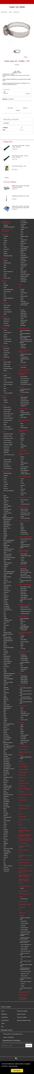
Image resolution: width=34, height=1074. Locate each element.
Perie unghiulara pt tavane (9, 746)
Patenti (5, 300)
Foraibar (5, 664)
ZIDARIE (6, 225)
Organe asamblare (7, 262)
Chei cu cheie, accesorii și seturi (25, 961)
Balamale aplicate (23, 891)
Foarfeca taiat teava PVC (25, 794)
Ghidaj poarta (6, 677)
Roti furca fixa (24, 568)
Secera (5, 826)
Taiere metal (6, 350)
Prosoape (22, 289)
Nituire (5, 267)
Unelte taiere (6, 307)
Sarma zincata (23, 347)
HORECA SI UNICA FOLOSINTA (7, 230)
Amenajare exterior (7, 341)
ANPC (3, 1023)
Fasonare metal (7, 352)
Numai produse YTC (24, 992)
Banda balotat (6, 523)
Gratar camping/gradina (8, 678)
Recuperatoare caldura (25, 904)
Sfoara (5, 838)
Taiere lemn (6, 323)
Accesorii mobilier (24, 466)
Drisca (5, 644)
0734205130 (11, 1037)
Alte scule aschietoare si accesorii (25, 415)
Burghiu (5, 543)
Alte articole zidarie (25, 534)
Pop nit (5, 775)
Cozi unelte (23, 648)
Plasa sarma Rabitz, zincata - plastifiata (26, 342)
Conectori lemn (23, 450)
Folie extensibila (7, 663)
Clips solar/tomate (7, 585)
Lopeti (22, 637)
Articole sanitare (24, 562)
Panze (5, 390)
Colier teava (6, 592)
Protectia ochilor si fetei (8, 413)
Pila (4, 751)
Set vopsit (6, 836)
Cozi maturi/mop (23, 746)
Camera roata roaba (8, 550)
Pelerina (5, 730)
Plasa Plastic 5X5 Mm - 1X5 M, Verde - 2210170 (20, 156)
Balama (5, 514)
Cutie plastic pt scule (8, 620)
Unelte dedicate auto (8, 468)
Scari (22, 710)
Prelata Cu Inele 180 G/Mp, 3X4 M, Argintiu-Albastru (20, 207)
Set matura (6, 831)
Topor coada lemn (23, 769)
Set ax (5, 827)
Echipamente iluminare (8, 433)
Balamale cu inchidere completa (24, 846)
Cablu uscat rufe (24, 264)
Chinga (5, 575)
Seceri (22, 643)
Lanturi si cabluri (7, 278)
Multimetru (23, 259)
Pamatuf (5, 720)
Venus (10, 12)
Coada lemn (6, 587)
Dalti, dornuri (23, 493)
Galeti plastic (22, 868)
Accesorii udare (24, 656)
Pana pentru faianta (24, 246)
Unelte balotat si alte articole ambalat (26, 599)
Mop (5, 711)
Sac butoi (5, 812)
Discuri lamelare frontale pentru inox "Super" (25, 835)
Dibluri (22, 436)
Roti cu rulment (24, 574)
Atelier (3, 457)
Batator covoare (7, 528)
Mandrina (6, 697)
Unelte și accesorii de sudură (24, 954)
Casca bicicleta (24, 315)
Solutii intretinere (7, 466)
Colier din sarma (7, 590)
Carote (5, 380)
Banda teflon (6, 526)
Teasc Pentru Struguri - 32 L (19, 166)
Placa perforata (7, 763)
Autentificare (4, 1017)
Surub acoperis (7, 850)
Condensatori (6, 449)
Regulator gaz (23, 250)
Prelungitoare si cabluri (8, 438)
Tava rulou (6, 857)
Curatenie (21, 722)
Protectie (4, 405)
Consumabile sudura (24, 370)
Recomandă (10, 108)
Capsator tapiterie (7, 559)
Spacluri (22, 527)
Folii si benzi (6, 249)
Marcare (5, 370)
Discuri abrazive (24, 376)
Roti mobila (6, 805)
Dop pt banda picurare (8, 640)
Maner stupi (6, 699)
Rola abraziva (6, 799)
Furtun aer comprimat (25, 274)
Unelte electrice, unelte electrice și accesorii (25, 941)
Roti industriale (23, 566)
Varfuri (5, 287)
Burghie (5, 375)
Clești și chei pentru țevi (25, 951)
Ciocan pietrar (22, 764)
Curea (22, 294)
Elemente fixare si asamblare (23, 431)
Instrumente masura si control (25, 420)
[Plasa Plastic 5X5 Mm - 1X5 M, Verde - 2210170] (6, 158)
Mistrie (5, 710)
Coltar (5, 594)
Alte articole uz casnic (25, 713)
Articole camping (24, 660)
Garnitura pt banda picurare (9, 673)
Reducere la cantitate (11, 119)
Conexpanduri (23, 446)
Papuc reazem (6, 725)
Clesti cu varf (22, 777)
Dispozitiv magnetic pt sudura (8, 634)
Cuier (5, 613)
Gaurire (5, 479)
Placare (5, 242)
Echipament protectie (24, 604)
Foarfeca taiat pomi (7, 661)
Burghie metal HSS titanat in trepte (25, 757)
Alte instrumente (24, 427)
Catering (22, 985)
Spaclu (5, 841)
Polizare (5, 477)
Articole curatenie (24, 719)
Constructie (5, 234)
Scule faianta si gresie (25, 514)
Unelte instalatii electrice (9, 298)
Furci (22, 647)
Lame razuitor (6, 689)
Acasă (2, 1011)
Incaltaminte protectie (25, 613)
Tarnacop (5, 855)
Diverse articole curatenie (25, 865)
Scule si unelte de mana (25, 476)
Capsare (5, 273)
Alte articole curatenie (25, 740)
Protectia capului (7, 411)
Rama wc (5, 782)
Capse (5, 561)
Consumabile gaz (24, 357)
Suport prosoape (24, 320)
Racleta (5, 779)
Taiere (5, 244)
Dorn (22, 238)
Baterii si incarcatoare (8, 442)
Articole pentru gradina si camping (25, 652)
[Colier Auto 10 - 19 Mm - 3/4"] (17, 44)
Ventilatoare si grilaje (8, 444)
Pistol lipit (6, 756)
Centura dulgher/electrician (9, 571)
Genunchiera (23, 301)
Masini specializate (7, 473)
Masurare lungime (7, 362)
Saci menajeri (23, 736)
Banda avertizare (24, 304)
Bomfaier (5, 535)
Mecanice (4, 280)
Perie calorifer (6, 736)
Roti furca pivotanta (25, 570)
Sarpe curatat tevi (24, 554)
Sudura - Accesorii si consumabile (24, 351)
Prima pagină (4, 12)
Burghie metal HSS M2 (25, 752)
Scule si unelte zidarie (24, 521)
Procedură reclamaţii (22, 1011)
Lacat (5, 685)
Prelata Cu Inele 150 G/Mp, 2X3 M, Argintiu (20, 186)
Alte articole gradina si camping (25, 663)
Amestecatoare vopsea (25, 544)
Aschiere (5, 482)
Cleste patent (22, 775)
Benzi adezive (23, 588)
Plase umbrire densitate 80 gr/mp (25, 688)
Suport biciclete (24, 316)
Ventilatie (22, 557)
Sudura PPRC (23, 564)
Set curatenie (23, 311)
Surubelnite (6, 285)
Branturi (22, 291)
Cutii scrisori (23, 712)
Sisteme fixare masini (8, 384)
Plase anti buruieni (24, 850)
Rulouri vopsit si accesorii (26, 539)
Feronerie (5, 260)
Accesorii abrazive (7, 377)
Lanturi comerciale (24, 499)
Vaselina (22, 226)
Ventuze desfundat (24, 735)
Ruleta (5, 808)
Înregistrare (4, 1014)
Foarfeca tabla (6, 659)
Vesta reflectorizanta (25, 303)
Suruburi (22, 438)
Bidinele (22, 542)
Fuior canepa (6, 666)
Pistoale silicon (23, 827)
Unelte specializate (7, 459)
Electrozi (5, 645)
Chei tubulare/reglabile (8, 573)
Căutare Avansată (21, 1014)
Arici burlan (6, 511)
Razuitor (5, 784)
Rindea (22, 245)
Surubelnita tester (23, 808)
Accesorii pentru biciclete (26, 971)
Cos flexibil (6, 604)
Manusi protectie (24, 296)
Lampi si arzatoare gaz (8, 271)
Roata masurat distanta (8, 794)
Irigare (5, 314)
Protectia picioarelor (8, 420)
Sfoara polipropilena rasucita (24, 619)
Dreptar (5, 642)
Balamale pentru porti (25, 893)
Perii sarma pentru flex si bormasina (25, 390)
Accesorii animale (24, 715)
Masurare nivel (7, 364)
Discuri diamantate (24, 380)
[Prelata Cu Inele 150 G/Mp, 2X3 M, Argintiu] (6, 188)
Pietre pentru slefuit (25, 404)
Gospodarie (5, 328)
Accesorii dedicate (7, 332)
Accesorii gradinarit (8, 311)
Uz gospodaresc (23, 705)
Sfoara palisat (23, 625)
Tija (4, 862)
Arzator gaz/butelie (7, 513)
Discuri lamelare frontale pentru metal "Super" (25, 839)
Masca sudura (6, 704)
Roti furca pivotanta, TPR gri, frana (25, 581)
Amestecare (6, 236)
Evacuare (22, 560)
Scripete (5, 824)
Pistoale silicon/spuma (25, 518)
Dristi (22, 523)
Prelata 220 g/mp (24, 683)
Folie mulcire (23, 278)
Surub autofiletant (7, 852)
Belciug (5, 529)
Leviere (22, 494)
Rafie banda (6, 780)
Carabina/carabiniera (8, 562)
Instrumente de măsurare (26, 932)
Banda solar (23, 592)
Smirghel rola (23, 405)
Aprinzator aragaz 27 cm (20, 196)
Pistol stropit (23, 272)
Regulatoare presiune (25, 358)
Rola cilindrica (7, 801)
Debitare (5, 486)
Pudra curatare (24, 271)
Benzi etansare (24, 593)
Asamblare (4, 258)
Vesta (22, 231)
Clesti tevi (21, 791)
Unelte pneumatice (7, 461)
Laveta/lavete (6, 692)
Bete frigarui (23, 322)
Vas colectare (23, 224)
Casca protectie (24, 292)
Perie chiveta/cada (7, 737)
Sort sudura (6, 839)
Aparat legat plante (7, 509)
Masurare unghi (7, 366)
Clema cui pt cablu (7, 582)
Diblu (5, 628)
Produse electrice (24, 975)
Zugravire (6, 253)
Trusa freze (6, 867)
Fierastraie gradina (24, 658)
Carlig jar (5, 566)
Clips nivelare (23, 266)
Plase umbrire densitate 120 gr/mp (26, 694)
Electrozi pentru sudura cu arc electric (25, 354)
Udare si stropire (7, 305)
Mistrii (22, 524)
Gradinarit (4, 303)
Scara (5, 822)
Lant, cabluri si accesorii (25, 497)
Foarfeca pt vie (7, 658)
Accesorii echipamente (8, 429)
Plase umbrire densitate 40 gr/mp (25, 691)
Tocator (22, 318)
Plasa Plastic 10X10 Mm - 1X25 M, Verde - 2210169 (21, 146)
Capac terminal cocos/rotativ (9, 557)
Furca (5, 668)
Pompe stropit (23, 669)
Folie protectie (23, 243)
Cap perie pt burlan (7, 554)
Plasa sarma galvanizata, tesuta (25, 331)
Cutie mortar (6, 625)
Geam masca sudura (8, 675)
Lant (4, 691)
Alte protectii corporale (8, 418)
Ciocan (5, 578)
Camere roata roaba (24, 862)
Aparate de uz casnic (25, 973)
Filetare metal (6, 357)
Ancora (5, 502)
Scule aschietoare (23, 408)
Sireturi (22, 298)
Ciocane (5, 247)
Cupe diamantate (24, 382)
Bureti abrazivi (24, 398)
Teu (4, 860)
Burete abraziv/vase (8, 542)
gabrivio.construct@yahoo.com (14, 1034)
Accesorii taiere (7, 325)
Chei (4, 283)
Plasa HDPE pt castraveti (9, 768)
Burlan (22, 252)
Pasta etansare (6, 729)
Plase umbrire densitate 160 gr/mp (26, 702)
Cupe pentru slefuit (24, 400)
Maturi (22, 717)
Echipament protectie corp (26, 609)
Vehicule (21, 896)
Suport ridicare (24, 260)
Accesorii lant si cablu (25, 504)
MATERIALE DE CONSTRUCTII (6, 222)
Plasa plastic (6, 770)
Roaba (5, 791)
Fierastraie (23, 485)
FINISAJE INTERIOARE (9, 227)
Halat (22, 269)
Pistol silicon (6, 760)
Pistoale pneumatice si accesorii (25, 547)
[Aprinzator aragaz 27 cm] (6, 198)
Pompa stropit (6, 773)
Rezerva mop (6, 789)
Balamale (22, 456)
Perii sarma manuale (25, 392)
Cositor (22, 267)
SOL (2, 1026)
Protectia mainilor (7, 416)
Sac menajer (6, 813)
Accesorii (22, 983)
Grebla (5, 680)
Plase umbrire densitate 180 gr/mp (26, 699)
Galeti (22, 708)
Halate (22, 299)
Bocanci (5, 533)
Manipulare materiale (8, 255)
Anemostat (6, 504)
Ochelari (5, 718)
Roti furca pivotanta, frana (26, 572)
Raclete (22, 743)
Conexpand (6, 599)
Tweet (25, 57)
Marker (5, 703)
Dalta (5, 627)
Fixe (4, 398)
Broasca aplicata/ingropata (9, 540)
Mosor (5, 713)
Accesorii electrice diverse (9, 454)
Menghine (6, 354)
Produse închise (23, 994)
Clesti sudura (23, 367)
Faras (5, 649)
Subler (5, 845)
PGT (20, 287)
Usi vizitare (22, 907)
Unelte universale (7, 291)
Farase (22, 729)
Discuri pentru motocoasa (26, 384)
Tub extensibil (6, 869)
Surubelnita (6, 853)
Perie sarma (6, 744)
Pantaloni (5, 422)
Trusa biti (22, 262)
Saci (21, 602)
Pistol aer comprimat (8, 754)
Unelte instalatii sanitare (8, 289)
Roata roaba (6, 796)
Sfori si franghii (23, 616)
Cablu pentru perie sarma (9, 549)
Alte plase (23, 346)
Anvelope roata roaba (24, 859)
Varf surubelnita (24, 222)
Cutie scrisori (6, 622)
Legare (5, 265)
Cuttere (22, 491)
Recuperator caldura (8, 786)
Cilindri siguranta (24, 463)
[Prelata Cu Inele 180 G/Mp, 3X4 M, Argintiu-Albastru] (6, 209)
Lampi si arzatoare (24, 510)
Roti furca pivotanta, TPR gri (25, 578)
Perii (4, 386)
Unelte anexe (6, 464)
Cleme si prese (7, 319)
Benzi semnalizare (24, 595)
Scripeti (22, 516)
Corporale (6, 402)
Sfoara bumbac (24, 629)
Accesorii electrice (7, 440)
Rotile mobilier (24, 468)
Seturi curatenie (24, 742)
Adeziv (5, 499)
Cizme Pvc (6, 580)
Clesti (5, 296)
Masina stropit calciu (8, 706)
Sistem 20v (6, 488)
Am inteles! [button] (17, 1070)
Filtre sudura (23, 362)
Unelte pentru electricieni (26, 956)
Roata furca (6, 793)
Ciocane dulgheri (23, 766)
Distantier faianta (7, 637)
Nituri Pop (23, 433)
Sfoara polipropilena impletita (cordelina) (24, 627)
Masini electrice (6, 471)
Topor (5, 864)
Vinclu (22, 233)
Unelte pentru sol (7, 309)
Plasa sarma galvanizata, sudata (25, 334)
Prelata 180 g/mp (24, 681)
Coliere (22, 444)
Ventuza (22, 229)
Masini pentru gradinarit (9, 490)
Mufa (5, 715)
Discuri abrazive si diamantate (23, 373)
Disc (4, 630)
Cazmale (22, 636)
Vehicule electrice (24, 898)
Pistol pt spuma (7, 758)
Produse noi (22, 912)
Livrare (6, 123)
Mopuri (22, 731)
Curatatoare (6, 484)
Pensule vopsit (24, 541)
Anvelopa (6, 507)
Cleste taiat (22, 780)
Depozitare (4, 395)
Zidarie (5, 238)
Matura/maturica (7, 708)
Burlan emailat (7, 545)
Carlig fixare (6, 564)
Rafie (22, 623)
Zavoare (22, 459)
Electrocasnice (6, 447)
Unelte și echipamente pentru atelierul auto (25, 938)
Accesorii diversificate (8, 382)
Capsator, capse (24, 472)
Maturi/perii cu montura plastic (25, 856)
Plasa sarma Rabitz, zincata (26, 339)
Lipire (5, 269)
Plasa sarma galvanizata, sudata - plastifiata (25, 337)
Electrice (4, 431)
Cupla (5, 616)
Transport (6, 343)
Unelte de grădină (24, 929)
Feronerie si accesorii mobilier (24, 454)
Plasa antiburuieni (7, 765)
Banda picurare (7, 521)
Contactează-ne (5, 1020)
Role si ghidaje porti (25, 470)
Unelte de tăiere (24, 921)
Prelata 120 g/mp (24, 677)
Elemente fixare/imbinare (9, 647)
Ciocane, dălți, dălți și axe (26, 944)
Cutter (5, 623)
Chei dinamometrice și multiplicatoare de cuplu (25, 968)
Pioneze (5, 753)
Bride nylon (6, 452)
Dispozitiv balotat (7, 632)
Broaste (22, 464)
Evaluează (25, 108)
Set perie (5, 834)
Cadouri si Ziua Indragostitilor (23, 998)
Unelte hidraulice (24, 949)
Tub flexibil (23, 253)
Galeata (5, 671)
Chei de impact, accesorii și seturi (26, 988)
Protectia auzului (7, 407)
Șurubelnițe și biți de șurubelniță (24, 935)
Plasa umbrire (22, 685)
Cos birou (6, 602)
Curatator (5, 618)
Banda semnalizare (7, 524)
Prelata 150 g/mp (24, 679)
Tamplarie (4, 316)
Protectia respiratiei (7, 409)
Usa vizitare (23, 220)
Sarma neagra (23, 344)
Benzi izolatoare (24, 590)
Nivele (22, 425)
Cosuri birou (23, 738)
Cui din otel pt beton (8, 609)
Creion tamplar (7, 608)
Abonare (7, 177)
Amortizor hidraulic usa (25, 473)
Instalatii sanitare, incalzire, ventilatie (24, 551)
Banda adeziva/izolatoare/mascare (8, 517)
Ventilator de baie (24, 227)
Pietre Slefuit (23, 281)
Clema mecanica (24, 239)
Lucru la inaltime (7, 426)
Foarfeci (22, 483)
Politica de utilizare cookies (24, 1020)
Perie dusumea (7, 739)
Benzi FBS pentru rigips (26, 586)
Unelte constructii (23, 506)
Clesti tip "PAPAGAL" (25, 789)
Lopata (5, 696)
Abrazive (5, 240)
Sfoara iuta (23, 621)
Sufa (4, 846)
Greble (22, 645)
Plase (22, 665)
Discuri (5, 388)
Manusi (5, 701)
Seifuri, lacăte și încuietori (26, 981)
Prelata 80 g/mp (24, 676)
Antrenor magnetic (7, 506)
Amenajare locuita (7, 339)
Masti (22, 360)
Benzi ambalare (24, 597)
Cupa (5, 615)
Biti (20, 811)
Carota (5, 568)
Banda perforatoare (7, 519)
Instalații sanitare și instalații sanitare (26, 965)
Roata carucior (24, 255)
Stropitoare (6, 843)
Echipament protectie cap (26, 611)
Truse (5, 293)
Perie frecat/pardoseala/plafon (7, 742)
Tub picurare (6, 871)
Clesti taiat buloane (24, 783)
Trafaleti (22, 323)
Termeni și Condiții (22, 1017)
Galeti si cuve (23, 530)
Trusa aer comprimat (8, 865)
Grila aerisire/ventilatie (8, 682)
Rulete (22, 423)
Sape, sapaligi (23, 639)
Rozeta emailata (7, 806)
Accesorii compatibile (8, 393)
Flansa (5, 654)
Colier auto (16, 12)
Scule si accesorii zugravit (25, 536)
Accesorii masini (6, 373)
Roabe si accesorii (24, 509)
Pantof (5, 722)
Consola (5, 601)
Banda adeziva (24, 313)
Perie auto (6, 734)
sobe (20, 910)
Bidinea (5, 531)
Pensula (5, 732)
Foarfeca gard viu (7, 656)
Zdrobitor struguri (24, 236)
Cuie (4, 611)
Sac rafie (5, 815)
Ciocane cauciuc (23, 772)
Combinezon (6, 595)
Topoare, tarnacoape (25, 641)
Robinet (5, 798)
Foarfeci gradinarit (24, 667)
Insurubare (6, 475)
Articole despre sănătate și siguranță (25, 978)
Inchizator (6, 684)
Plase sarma (6, 497)
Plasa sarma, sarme (24, 328)
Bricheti (5, 536)
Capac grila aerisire (7, 556)
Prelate (5, 495)
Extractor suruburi (24, 276)
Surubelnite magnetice (25, 805)
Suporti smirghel (24, 397)
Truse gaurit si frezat (25, 412)
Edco (20, 307)
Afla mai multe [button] (13, 1066)
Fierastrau (6, 651)
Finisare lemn (6, 321)
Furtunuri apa (23, 655)
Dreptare (22, 528)
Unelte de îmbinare (24, 923)
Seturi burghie (23, 417)
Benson (20, 284)
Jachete (5, 424)
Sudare (5, 275)
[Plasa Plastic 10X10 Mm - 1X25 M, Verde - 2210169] (6, 148)
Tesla (5, 858)
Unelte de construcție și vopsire (25, 918)
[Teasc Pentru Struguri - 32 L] (6, 168)
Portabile (5, 400)
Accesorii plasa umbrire (25, 697)
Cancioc (5, 552)
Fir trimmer (6, 652)
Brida (5, 538)
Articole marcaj (24, 532)
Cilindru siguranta (7, 576)
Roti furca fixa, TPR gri (25, 575)
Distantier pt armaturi (8, 638)
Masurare (4, 359)
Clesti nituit (22, 786)
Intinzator (22, 241)
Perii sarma (22, 387)
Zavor (22, 234)
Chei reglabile (22, 800)
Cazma (5, 569)
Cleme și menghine (24, 946)
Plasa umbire (6, 772)
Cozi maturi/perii (23, 843)
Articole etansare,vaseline (26, 555)
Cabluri (22, 502)
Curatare (5, 330)
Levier (5, 694)
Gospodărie (23, 925)
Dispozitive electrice (8, 436)
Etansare (5, 251)
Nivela (5, 717)
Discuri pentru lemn (25, 378)
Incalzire (5, 334)
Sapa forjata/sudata (7, 817)
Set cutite (22, 309)
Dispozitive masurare (8, 368)
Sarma (5, 819)
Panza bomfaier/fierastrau (9, 724)
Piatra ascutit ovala (7, 747)
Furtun (5, 670)
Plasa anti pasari (7, 766)
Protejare (5, 337)
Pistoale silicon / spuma (25, 513)
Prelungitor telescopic (8, 777)
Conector (5, 597)
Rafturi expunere (23, 749)
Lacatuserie (5, 346)
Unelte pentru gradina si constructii (25, 633)
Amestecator (6, 500)
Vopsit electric (6, 761)
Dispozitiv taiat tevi (25, 257)
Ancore (22, 447)
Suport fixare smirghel (8, 848)
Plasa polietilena (24, 248)
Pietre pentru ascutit (25, 402)
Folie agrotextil (24, 279)
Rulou (5, 810)
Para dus (5, 727)
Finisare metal (6, 348)
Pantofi (22, 888)
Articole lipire (6, 450)
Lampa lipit (6, 687)
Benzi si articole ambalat (25, 584)
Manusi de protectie (25, 607)
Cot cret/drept (6, 606)
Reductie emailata (7, 787)
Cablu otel (6, 547)
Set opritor (6, 832)
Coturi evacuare (23, 901)
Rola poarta (6, 803)
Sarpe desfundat (7, 820)
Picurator (5, 749)
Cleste (5, 583)
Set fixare (5, 829)
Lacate (22, 461)
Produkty (21, 915)
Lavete (22, 733)
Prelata (21, 673)
